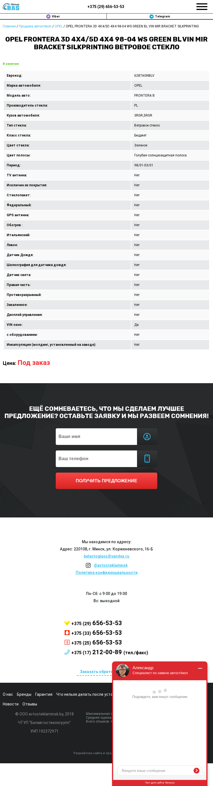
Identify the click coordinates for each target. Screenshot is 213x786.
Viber (56, 16)
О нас (8, 694)
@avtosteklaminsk (111, 565)
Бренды (24, 694)
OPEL (59, 26)
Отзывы (29, 704)
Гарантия (43, 694)
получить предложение (106, 480)
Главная (9, 26)
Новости (11, 704)
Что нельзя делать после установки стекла (96, 694)
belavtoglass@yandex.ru (106, 556)
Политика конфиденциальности (107, 572)
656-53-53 (105, 6)
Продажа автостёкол (35, 26)
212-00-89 (109, 652)
